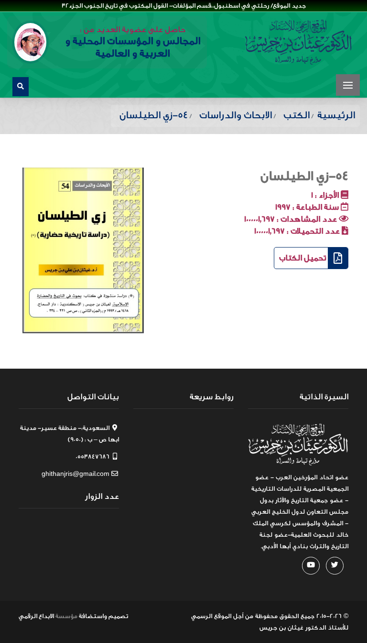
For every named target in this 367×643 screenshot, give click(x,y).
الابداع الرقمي (36, 616)
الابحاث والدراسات (235, 115)
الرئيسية (336, 115)
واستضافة (93, 616)
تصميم (118, 616)
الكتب (296, 115)
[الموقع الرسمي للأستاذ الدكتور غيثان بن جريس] (298, 42)
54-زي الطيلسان (304, 176)
